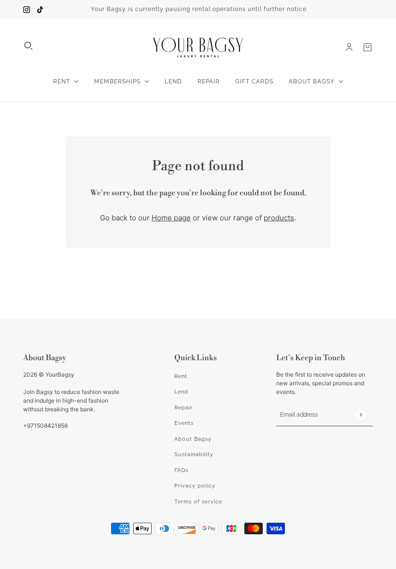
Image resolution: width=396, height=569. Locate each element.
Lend (181, 392)
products (279, 217)
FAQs (181, 470)
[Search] (28, 46)
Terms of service (198, 502)
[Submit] (360, 414)
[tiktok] (40, 9)
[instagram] (26, 9)
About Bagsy (193, 439)
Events (184, 423)
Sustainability (193, 454)
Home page (171, 217)
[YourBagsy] (198, 47)
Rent (180, 376)
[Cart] (367, 47)
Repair (183, 408)
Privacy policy (194, 486)
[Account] (349, 47)
